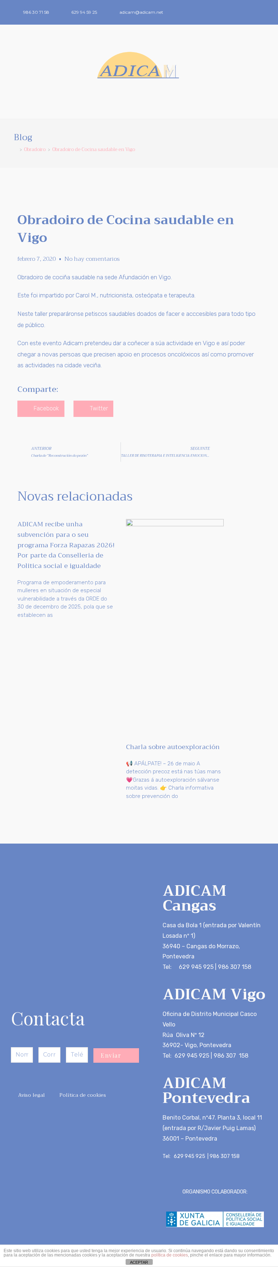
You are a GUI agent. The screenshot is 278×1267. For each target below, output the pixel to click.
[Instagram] (262, 12)
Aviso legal (31, 1095)
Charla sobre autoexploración (173, 747)
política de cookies (169, 1255)
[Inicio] (15, 149)
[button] (139, 106)
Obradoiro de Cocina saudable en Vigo (93, 149)
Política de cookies (82, 1095)
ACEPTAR (139, 1262)
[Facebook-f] (250, 12)
